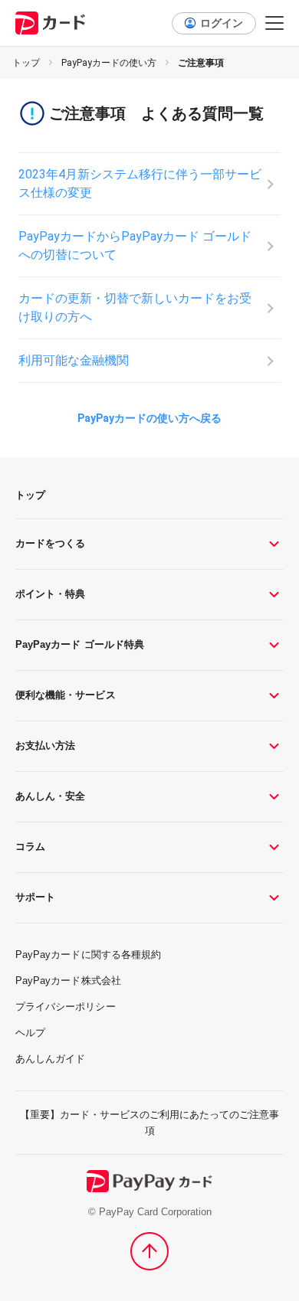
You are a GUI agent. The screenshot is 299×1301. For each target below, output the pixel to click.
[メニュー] (274, 23)
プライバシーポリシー (65, 1006)
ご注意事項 (201, 62)
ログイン (221, 23)
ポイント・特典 (50, 594)
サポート (35, 897)
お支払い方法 (45, 745)
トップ (26, 62)
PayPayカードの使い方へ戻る (149, 418)
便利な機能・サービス (65, 695)
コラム (30, 846)
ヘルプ (30, 1032)
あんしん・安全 (50, 796)
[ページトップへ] (149, 1251)
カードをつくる (50, 543)
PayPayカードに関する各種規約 (88, 954)
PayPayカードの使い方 (108, 62)
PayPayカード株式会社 (68, 980)
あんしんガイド (50, 1058)
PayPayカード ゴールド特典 (79, 644)
